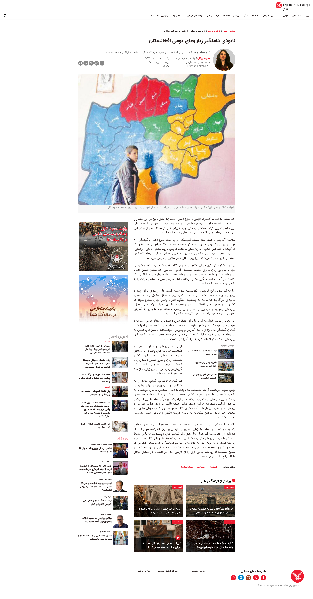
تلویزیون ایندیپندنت (159, 16)
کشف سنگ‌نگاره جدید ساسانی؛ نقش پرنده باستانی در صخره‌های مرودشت (213, 546)
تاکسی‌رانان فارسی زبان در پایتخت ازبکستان (205, 376)
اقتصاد (226, 16)
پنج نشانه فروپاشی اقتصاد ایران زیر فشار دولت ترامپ (95, 393)
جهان (286, 16)
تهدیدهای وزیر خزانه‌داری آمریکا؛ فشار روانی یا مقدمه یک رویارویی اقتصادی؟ (96, 486)
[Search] (5, 16)
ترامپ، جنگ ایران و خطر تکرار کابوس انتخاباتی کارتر (97, 502)
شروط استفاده (198, 571)
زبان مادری (201, 467)
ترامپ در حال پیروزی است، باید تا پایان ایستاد (95, 450)
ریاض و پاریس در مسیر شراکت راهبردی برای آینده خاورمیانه (97, 520)
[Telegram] (241, 577)
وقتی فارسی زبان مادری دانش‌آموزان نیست (206, 364)
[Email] (85, 63)
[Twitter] (91, 63)
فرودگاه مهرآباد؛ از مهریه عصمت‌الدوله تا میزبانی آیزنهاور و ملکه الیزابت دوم (211, 511)
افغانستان (297, 16)
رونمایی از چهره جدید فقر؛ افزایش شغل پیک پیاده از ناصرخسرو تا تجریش (97, 349)
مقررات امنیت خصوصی (167, 571)
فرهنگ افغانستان (186, 467)
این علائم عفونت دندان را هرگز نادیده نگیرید (95, 425)
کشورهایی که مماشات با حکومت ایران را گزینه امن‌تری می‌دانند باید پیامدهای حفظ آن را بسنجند (95, 469)
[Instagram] (248, 577)
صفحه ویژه (178, 16)
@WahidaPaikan (198, 66)
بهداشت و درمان (195, 16)
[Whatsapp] (96, 63)
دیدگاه (255, 16)
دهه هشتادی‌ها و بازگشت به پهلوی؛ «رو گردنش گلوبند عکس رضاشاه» (94, 378)
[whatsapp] (233, 577)
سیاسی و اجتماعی (270, 16)
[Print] (80, 63)
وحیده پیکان (203, 58)
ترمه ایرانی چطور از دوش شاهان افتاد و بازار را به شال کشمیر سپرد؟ (160, 511)
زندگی (245, 16)
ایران (308, 16)
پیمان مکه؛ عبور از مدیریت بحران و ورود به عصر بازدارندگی (95, 537)
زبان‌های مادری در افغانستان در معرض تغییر (202, 352)
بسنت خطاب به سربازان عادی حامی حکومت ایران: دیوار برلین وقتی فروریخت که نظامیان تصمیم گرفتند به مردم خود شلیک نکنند (95, 409)
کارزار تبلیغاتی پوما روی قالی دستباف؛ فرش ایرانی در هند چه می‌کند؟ (161, 546)
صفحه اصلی (229, 31)
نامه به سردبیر (144, 571)
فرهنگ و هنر (213, 16)
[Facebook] (102, 63)
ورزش (236, 16)
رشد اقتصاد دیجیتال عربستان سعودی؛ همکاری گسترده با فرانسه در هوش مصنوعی (96, 363)
